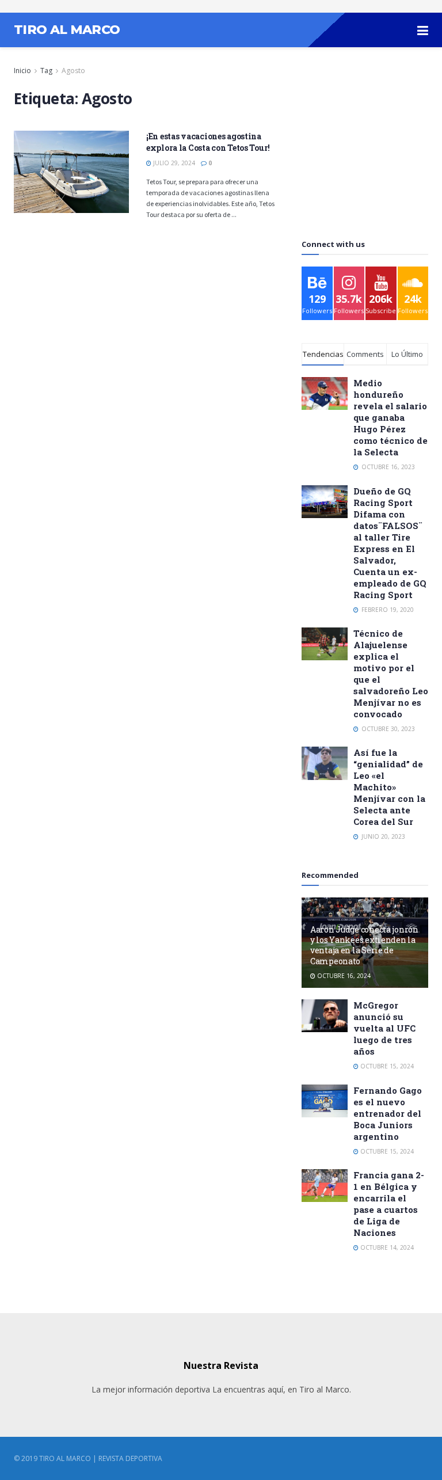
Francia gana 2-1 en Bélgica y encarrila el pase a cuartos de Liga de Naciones (388, 1203)
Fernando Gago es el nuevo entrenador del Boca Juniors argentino (387, 1113)
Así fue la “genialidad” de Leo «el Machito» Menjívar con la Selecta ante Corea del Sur (389, 787)
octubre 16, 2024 (343, 976)
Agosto (73, 70)
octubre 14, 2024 (386, 1247)
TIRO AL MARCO (67, 30)
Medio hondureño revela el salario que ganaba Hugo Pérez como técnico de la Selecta (390, 417)
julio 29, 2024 (173, 163)
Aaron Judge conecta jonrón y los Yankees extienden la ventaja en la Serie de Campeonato (364, 945)
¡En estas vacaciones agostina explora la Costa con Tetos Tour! (208, 142)
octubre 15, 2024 (386, 1066)
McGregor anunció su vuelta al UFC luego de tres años (384, 1028)
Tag (46, 70)
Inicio (22, 70)
